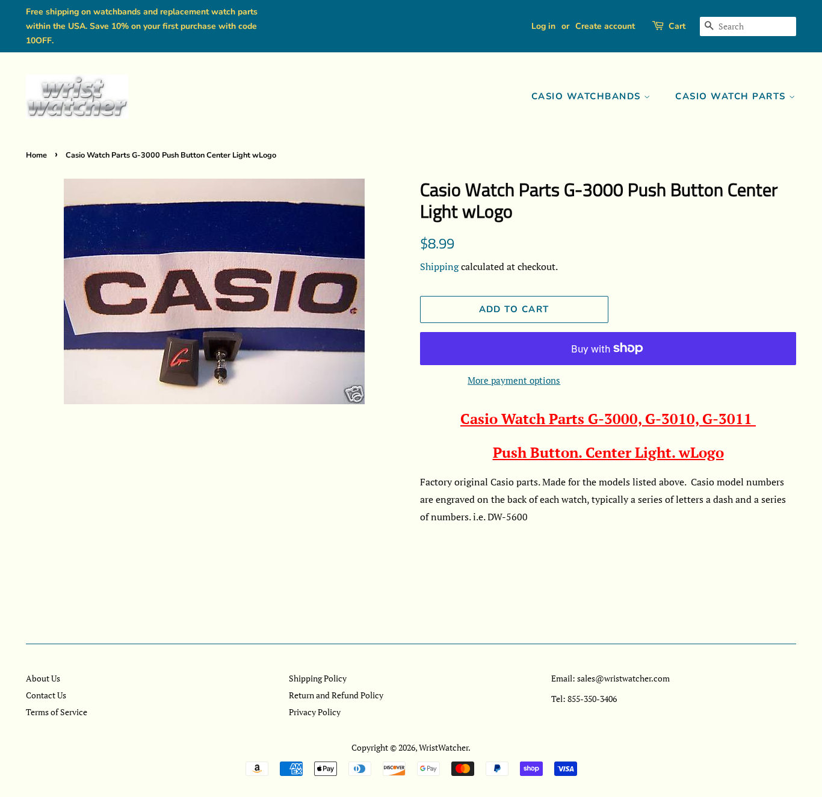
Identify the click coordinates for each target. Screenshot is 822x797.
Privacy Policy (315, 712)
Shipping (439, 266)
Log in (543, 26)
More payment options (514, 380)
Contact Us (46, 695)
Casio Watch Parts (732, 96)
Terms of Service (56, 712)
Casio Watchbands (587, 96)
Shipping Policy (318, 678)
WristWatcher (443, 747)
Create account (605, 26)
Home (36, 155)
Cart (677, 26)
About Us (43, 678)
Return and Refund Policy (336, 695)
